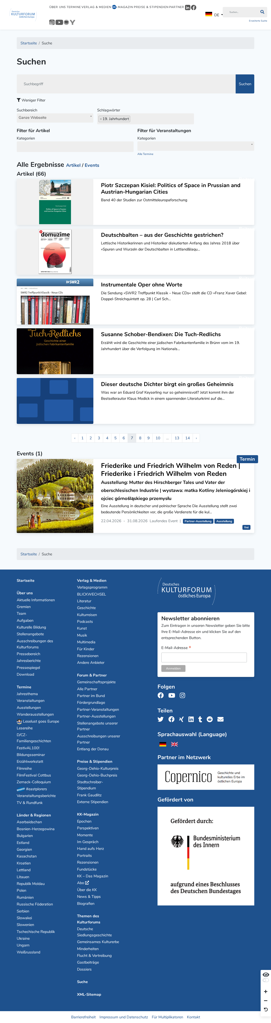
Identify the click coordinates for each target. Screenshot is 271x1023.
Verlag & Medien (96, 7)
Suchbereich (31, 114)
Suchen (245, 83)
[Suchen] (262, 12)
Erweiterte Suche (258, 20)
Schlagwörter (108, 110)
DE (216, 15)
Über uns (57, 7)
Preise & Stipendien (151, 7)
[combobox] (55, 118)
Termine (74, 7)
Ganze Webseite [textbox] (32, 117)
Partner (176, 7)
